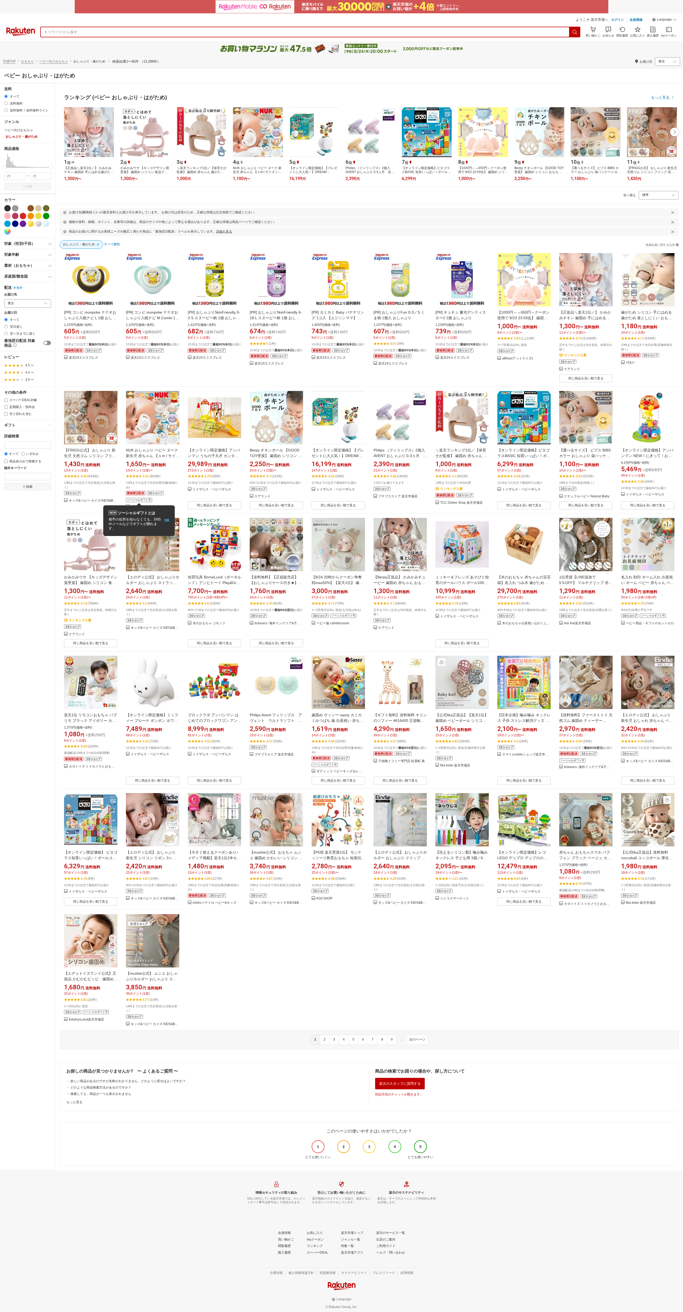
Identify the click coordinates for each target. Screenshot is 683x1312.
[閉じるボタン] (672, 212)
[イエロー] (38, 216)
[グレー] (15, 208)
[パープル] (23, 224)
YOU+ (630, 363)
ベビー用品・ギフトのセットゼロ (650, 623)
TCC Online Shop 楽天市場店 (461, 503)
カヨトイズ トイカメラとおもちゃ (93, 766)
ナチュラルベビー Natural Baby (586, 496)
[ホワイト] (23, 208)
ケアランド (572, 369)
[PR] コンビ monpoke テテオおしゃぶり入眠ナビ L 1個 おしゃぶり (90, 318)
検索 (29, 186)
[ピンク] (7, 216)
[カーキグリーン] (46, 208)
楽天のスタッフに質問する (400, 1084)
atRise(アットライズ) (517, 358)
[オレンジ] (30, 216)
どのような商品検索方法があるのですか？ (100, 1087)
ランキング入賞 (575, 355)
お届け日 (10, 312)
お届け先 (10, 294)
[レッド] (23, 216)
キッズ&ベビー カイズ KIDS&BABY (93, 500)
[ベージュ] (38, 208)
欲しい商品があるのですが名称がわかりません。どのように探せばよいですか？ (128, 1081)
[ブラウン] (30, 208)
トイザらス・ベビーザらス (212, 489)
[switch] (47, 343)
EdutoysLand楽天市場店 (86, 1019)
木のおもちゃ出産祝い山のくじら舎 (526, 623)
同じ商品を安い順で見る (585, 378)
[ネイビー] (15, 224)
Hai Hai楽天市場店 (577, 623)
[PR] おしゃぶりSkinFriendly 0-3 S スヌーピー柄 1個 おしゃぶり (214, 318)
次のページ (417, 1039)
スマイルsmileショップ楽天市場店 (526, 754)
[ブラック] (7, 208)
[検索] (575, 32)
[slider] (4, 167)
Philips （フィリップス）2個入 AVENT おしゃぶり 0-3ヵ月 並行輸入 (400, 455)
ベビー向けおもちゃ (53, 61)
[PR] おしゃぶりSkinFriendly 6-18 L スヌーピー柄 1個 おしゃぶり (276, 318)
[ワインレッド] (15, 216)
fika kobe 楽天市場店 (455, 765)
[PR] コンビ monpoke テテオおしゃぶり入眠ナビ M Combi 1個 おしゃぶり (152, 318)
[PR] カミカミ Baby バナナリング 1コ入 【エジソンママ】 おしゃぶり (338, 318)
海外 (19, 288)
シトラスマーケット (454, 898)
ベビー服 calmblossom (332, 623)
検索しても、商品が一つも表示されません (100, 1094)
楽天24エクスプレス (83, 357)
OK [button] (166, 520)
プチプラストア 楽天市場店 (398, 496)
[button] (664, 20)
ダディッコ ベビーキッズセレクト (340, 771)
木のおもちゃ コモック (209, 623)
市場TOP (9, 61)
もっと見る (74, 1102)
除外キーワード (15, 468)
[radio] (6, 96)
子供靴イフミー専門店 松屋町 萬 (401, 761)
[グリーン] (46, 216)
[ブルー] (7, 224)
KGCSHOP (324, 898)
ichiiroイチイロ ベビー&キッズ (214, 903)
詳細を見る (224, 231)
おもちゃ (27, 61)
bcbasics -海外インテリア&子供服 (279, 623)
